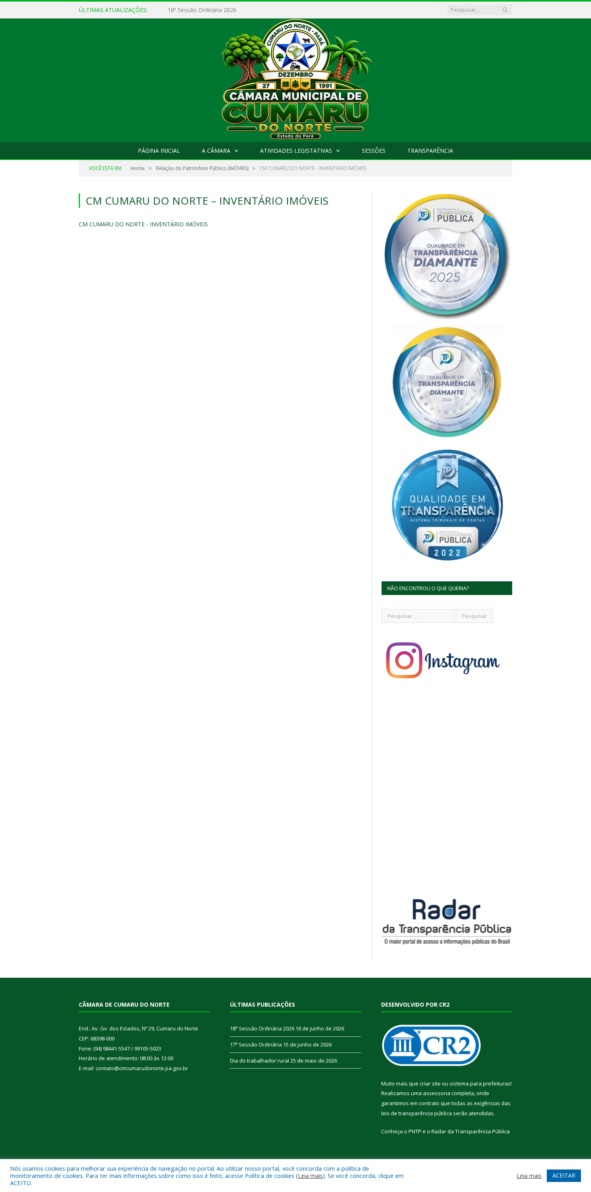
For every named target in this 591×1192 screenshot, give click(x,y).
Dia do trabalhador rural (259, 1060)
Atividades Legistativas (296, 150)
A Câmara (216, 150)
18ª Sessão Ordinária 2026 (262, 1028)
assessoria (436, 1093)
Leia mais (310, 1175)
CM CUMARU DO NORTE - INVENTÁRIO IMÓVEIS (143, 224)
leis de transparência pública (416, 1113)
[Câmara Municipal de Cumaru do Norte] (295, 78)
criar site (430, 1083)
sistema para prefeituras (480, 1083)
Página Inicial (159, 150)
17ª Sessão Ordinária (195, 10)
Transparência (430, 150)
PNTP (414, 1131)
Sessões (374, 150)
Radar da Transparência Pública (470, 1131)
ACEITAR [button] (563, 1175)
